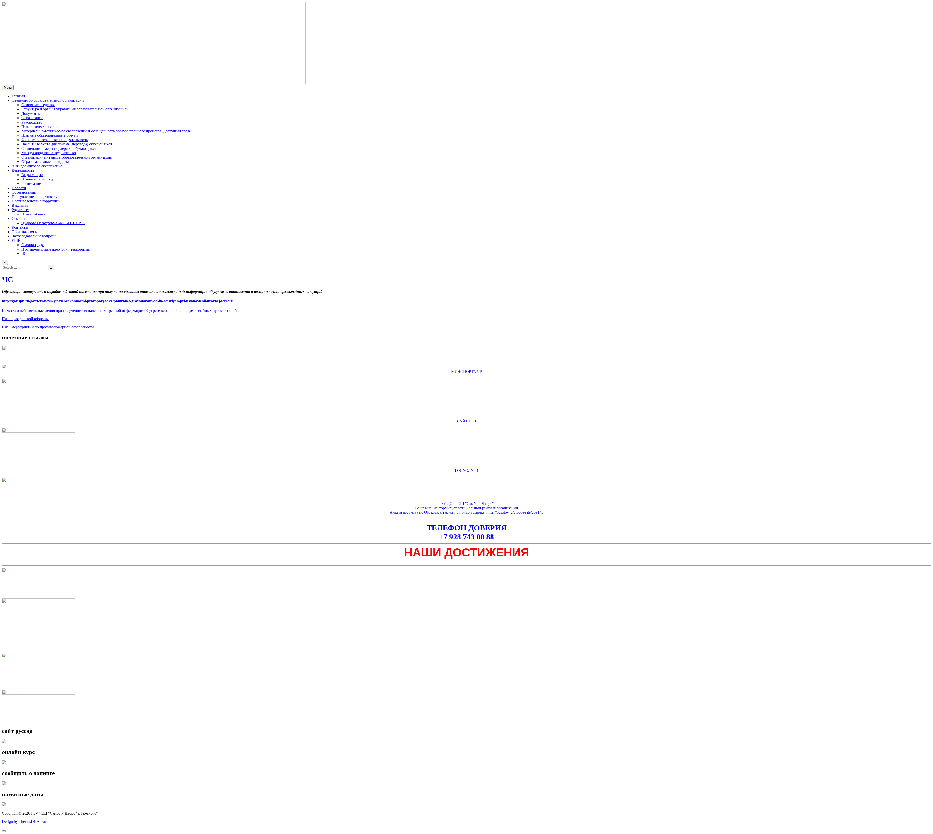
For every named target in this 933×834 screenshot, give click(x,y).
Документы (31, 113)
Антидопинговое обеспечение (37, 166)
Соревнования (24, 192)
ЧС (23, 253)
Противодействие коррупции (36, 201)
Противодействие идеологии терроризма (55, 249)
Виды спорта (32, 175)
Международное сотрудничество (48, 153)
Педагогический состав (40, 127)
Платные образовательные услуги (49, 135)
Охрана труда (32, 245)
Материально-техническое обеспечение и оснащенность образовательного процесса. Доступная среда (106, 131)
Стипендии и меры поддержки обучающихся (58, 148)
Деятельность (23, 170)
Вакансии (20, 205)
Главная (18, 96)
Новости (19, 188)
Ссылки (18, 218)
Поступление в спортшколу (35, 197)
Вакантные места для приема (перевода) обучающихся (66, 144)
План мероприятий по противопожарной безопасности (48, 327)
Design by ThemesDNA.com (24, 821)
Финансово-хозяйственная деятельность (54, 140)
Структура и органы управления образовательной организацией (75, 109)
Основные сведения (38, 105)
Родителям (20, 210)
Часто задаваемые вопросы (34, 236)
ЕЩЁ (16, 240)
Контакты (20, 227)
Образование (32, 118)
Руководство (31, 122)
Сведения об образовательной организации (48, 100)
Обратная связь (24, 232)
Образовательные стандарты (45, 162)
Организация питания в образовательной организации (66, 157)
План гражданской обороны (25, 319)
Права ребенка (33, 214)
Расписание (31, 183)
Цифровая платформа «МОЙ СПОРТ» (53, 223)
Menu (8, 87)
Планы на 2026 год (37, 179)
